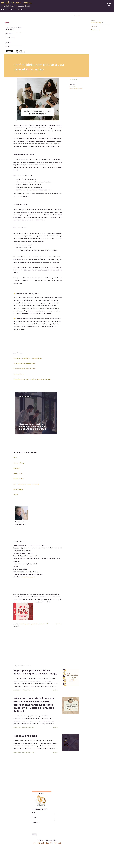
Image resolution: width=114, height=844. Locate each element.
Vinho (15, 457)
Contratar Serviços (19, 463)
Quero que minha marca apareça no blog (26, 484)
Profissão (8, 42)
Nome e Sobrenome (10, 37)
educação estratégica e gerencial (76, 88)
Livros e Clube (17, 473)
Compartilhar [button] (73, 79)
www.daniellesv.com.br (28, 577)
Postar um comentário (28, 690)
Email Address (9, 33)
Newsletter (16, 468)
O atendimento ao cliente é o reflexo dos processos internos (32, 379)
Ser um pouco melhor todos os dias (24, 363)
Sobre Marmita (18, 489)
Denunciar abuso (95, 30)
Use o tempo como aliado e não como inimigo (27, 358)
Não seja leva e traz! (25, 735)
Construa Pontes (18, 374)
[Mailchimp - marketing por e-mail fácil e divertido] (20, 52)
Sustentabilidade (18, 479)
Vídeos (15, 494)
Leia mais (55, 690)
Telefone (7, 46)
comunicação (72, 86)
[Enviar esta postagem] (47, 624)
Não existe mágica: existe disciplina (24, 368)
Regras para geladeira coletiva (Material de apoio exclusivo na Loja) (35, 672)
